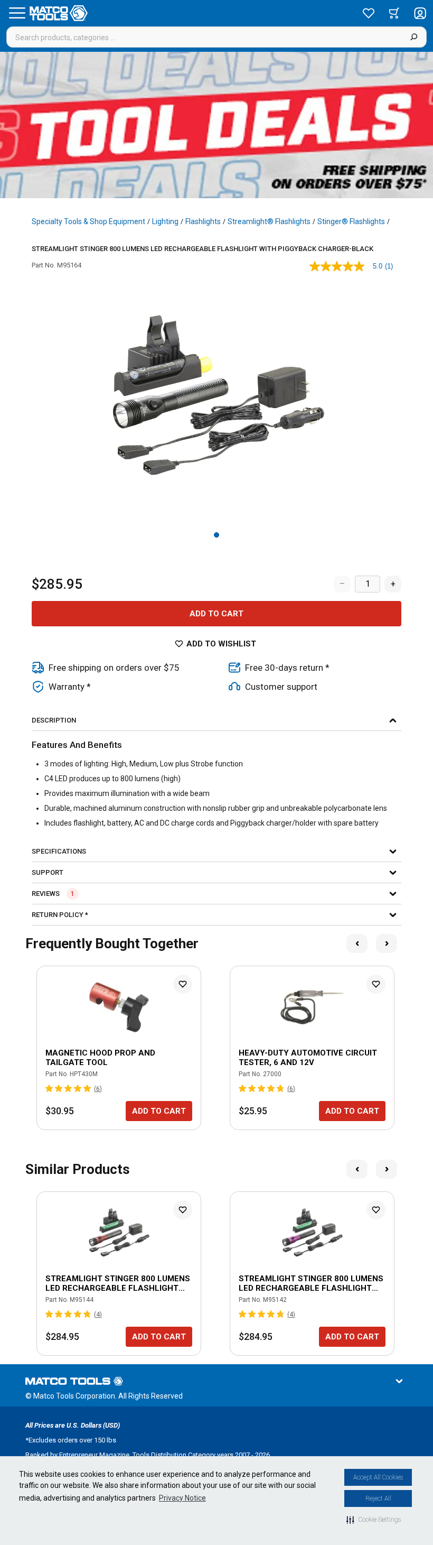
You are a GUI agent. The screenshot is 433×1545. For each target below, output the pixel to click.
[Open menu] (16, 13)
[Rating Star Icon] (49, 1088)
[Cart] (394, 13)
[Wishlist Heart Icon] (182, 984)
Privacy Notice (182, 1498)
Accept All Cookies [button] (378, 1477)
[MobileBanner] (216, 125)
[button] (373, 1519)
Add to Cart (216, 613)
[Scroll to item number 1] (216, 535)
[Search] (413, 37)
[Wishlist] (368, 13)
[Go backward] (357, 943)
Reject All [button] (378, 1498)
